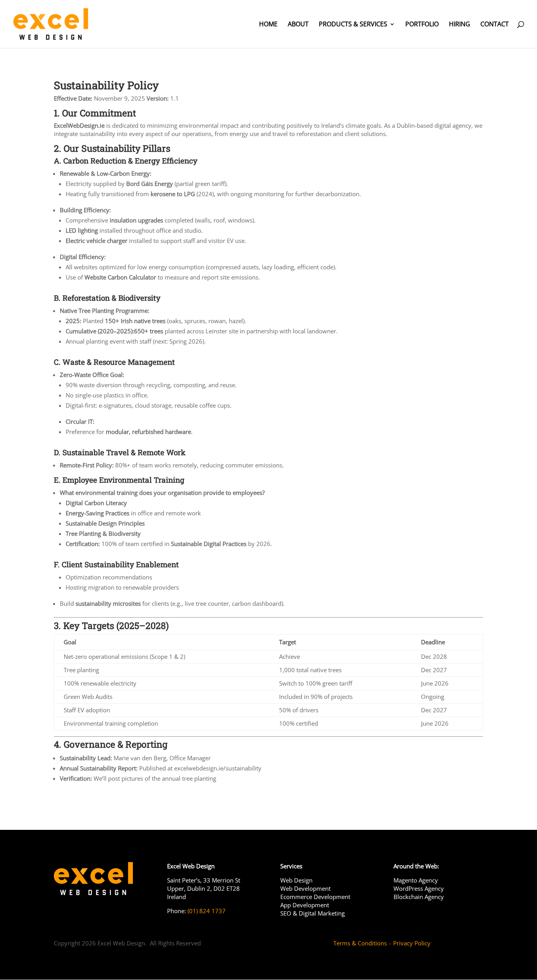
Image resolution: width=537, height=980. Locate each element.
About (298, 24)
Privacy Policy (411, 943)
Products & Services (353, 24)
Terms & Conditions (360, 943)
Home (268, 24)
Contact (494, 24)
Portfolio (422, 24)
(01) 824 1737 (206, 911)
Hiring (459, 24)
